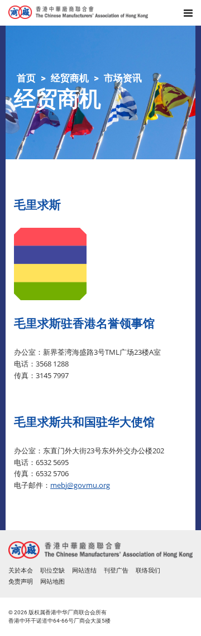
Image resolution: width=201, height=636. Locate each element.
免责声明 (20, 581)
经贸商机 (70, 78)
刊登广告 (116, 570)
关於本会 (20, 570)
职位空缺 (52, 570)
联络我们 (148, 570)
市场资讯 (123, 78)
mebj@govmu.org (80, 485)
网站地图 (52, 581)
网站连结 (84, 570)
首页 (26, 78)
